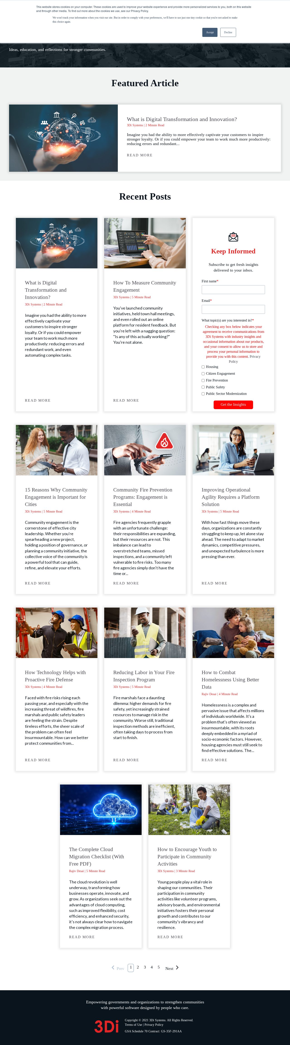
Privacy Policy (154, 1024)
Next (169, 968)
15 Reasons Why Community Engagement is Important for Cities (56, 497)
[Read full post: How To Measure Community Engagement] (145, 243)
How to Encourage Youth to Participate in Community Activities (187, 857)
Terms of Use (133, 1024)
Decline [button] (228, 32)
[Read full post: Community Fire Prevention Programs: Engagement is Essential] (145, 450)
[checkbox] (233, 380)
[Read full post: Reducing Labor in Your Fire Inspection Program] (145, 633)
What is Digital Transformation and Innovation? (182, 119)
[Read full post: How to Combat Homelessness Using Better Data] (233, 633)
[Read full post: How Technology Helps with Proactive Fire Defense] (56, 633)
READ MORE (140, 155)
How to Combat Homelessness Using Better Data (230, 680)
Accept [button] (210, 32)
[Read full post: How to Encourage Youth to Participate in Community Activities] (189, 810)
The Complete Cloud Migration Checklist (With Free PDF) (96, 857)
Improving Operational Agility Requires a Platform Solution (231, 497)
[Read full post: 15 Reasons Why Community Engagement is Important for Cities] (56, 450)
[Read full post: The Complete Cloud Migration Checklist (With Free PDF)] (101, 810)
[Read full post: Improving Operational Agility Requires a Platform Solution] (233, 450)
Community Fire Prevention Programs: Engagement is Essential (142, 497)
